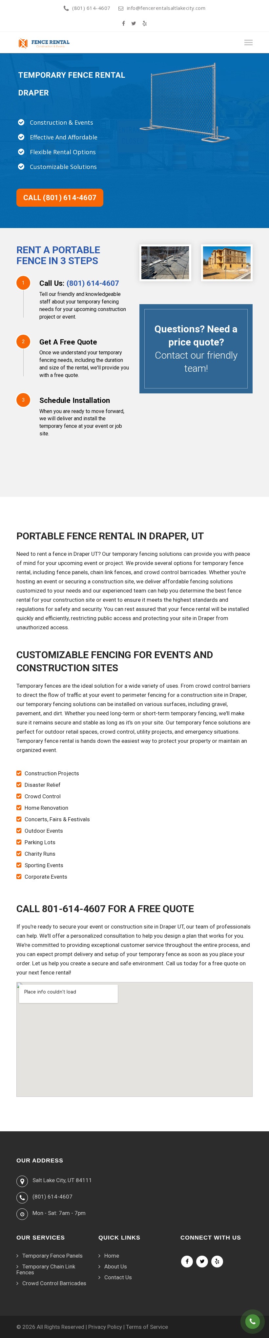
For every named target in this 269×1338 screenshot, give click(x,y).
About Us (115, 1266)
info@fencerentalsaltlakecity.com (166, 8)
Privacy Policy (105, 1327)
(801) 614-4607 (91, 8)
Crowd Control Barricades (54, 1283)
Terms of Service (147, 1327)
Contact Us (118, 1277)
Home (111, 1256)
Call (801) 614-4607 (59, 198)
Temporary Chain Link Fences (45, 1269)
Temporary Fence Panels (52, 1256)
